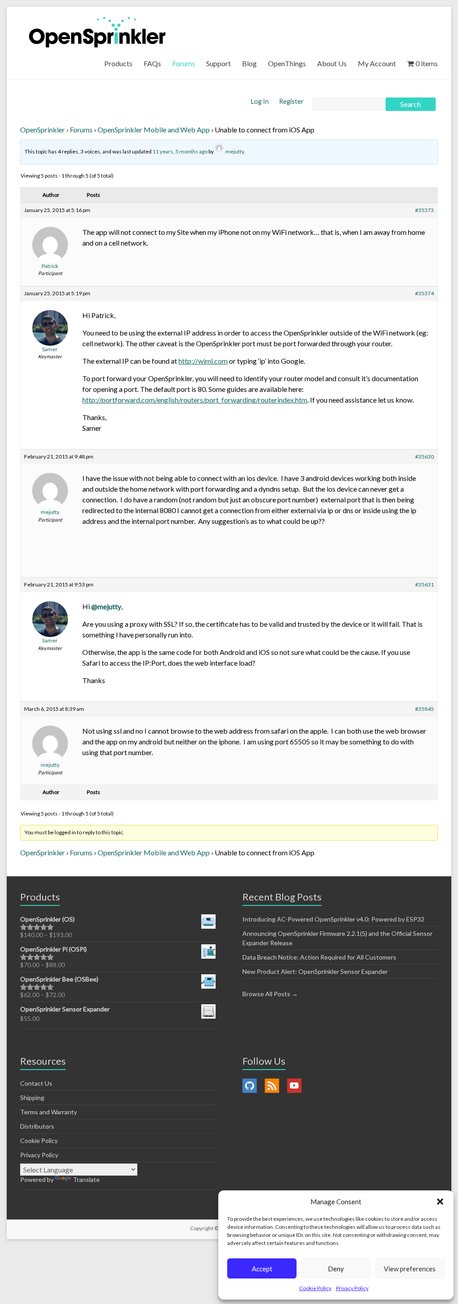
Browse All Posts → (270, 994)
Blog (249, 63)
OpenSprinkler (42, 129)
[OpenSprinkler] (97, 31)
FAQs (152, 63)
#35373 (424, 210)
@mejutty (106, 606)
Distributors (37, 1126)
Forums (183, 63)
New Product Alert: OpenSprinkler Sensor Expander (315, 971)
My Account (377, 63)
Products (118, 63)
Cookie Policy (315, 1288)
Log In (260, 101)
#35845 (424, 708)
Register (291, 101)
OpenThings (287, 63)
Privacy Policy (352, 1288)
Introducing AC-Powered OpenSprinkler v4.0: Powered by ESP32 (333, 919)
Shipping (32, 1097)
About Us (332, 63)
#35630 (424, 456)
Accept (262, 1269)
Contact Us (36, 1083)
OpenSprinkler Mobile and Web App (154, 129)
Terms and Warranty (48, 1112)
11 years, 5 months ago (180, 151)
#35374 (424, 293)
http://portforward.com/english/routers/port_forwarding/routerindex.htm (194, 399)
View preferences (410, 1269)
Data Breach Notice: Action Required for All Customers (319, 957)
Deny (336, 1269)
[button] (440, 1201)
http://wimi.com (203, 361)
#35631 (424, 584)
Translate (86, 1179)
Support (218, 63)
